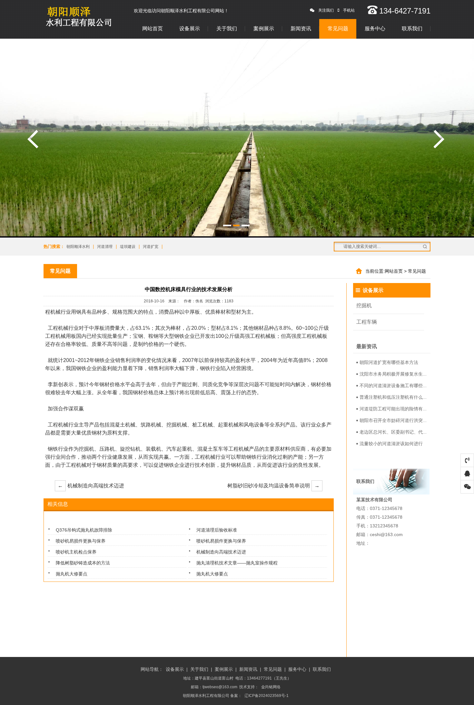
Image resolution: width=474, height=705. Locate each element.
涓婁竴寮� (32, 139)
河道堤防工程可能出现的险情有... (393, 408)
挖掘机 (364, 305)
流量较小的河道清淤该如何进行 (391, 443)
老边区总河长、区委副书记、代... (393, 432)
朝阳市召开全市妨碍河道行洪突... (393, 420)
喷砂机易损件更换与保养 (80, 540)
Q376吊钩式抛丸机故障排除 (84, 530)
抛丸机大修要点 (71, 573)
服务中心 (375, 28)
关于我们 (226, 28)
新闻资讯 (301, 28)
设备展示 (189, 28)
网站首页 (152, 28)
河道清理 (105, 246)
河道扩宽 (150, 246)
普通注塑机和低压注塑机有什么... (393, 397)
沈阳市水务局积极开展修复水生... (393, 374)
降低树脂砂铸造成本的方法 (83, 562)
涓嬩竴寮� (439, 139)
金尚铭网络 (271, 687)
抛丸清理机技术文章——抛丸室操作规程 (237, 562)
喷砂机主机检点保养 (76, 551)
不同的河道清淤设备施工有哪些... (393, 385)
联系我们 (412, 28)
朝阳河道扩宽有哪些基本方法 (389, 362)
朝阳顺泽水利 (78, 246)
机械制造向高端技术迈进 (91, 485)
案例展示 (263, 28)
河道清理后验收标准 (216, 530)
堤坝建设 (127, 246)
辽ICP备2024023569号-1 (266, 695)
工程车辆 (366, 322)
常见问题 (338, 28)
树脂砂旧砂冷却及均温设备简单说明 (273, 485)
